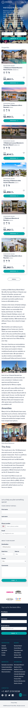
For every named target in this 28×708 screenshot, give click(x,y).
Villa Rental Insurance (19, 671)
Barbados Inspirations (7, 664)
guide (21, 336)
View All (14, 279)
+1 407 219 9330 (11, 691)
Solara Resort (17, 652)
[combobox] (17, 547)
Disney (4, 329)
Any (3, 33)
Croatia (3, 652)
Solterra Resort (18, 657)
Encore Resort (17, 648)
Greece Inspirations (7, 667)
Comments (5, 565)
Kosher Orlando (18, 683)
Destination (5, 544)
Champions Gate (18, 650)
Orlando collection (18, 676)
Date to (17, 31)
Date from (4, 31)
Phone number (6, 523)
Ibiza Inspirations (6, 671)
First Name (4, 612)
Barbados (4, 648)
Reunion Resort (18, 645)
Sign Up (13, 633)
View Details (13, 82)
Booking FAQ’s (18, 667)
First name (5, 509)
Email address (5, 625)
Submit (13, 580)
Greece (3, 655)
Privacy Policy (17, 678)
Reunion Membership (19, 681)
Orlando (4, 645)
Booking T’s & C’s (18, 669)
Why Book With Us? (19, 664)
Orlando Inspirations (7, 669)
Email (3, 530)
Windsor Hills (17, 655)
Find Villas (13, 38)
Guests (4, 558)
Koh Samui (4, 650)
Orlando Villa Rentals (19, 674)
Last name (5, 516)
